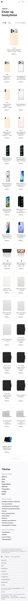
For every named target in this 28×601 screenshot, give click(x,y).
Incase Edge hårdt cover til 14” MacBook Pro (21, 422)
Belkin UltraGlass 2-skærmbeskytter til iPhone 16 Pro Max (7, 236)
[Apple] (1, 556)
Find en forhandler (16, 588)
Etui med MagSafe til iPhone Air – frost (21, 105)
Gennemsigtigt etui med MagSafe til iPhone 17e (21, 134)
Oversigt (3, 599)
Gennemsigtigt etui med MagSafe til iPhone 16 (21, 236)
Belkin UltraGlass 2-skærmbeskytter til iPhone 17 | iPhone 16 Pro (7, 185)
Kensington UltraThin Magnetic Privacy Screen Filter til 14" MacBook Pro (7, 448)
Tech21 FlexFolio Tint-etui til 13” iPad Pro (7, 397)
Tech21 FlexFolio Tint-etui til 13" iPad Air (7, 369)
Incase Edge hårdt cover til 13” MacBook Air (7, 422)
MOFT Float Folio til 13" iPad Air (7, 313)
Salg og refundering (15, 597)
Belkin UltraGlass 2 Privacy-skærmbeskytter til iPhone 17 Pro (21, 211)
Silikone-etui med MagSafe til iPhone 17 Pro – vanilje (7, 78)
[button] (19, 2)
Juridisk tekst (23, 597)
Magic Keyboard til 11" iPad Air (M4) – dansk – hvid (21, 264)
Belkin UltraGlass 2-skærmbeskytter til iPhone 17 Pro (7, 159)
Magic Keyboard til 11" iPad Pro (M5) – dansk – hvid (7, 264)
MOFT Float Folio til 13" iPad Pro (7, 340)
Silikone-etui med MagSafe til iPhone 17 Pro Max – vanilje (14, 50)
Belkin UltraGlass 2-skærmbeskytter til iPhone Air (21, 185)
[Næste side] (19, 458)
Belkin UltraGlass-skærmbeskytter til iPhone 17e (7, 211)
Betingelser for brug (5, 597)
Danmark (3, 591)
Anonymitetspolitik (5, 595)
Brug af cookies (13, 595)
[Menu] (26, 2)
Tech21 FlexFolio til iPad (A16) (21, 396)
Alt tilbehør (7, 556)
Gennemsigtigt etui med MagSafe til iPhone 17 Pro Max (21, 78)
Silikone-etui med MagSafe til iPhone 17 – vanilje (7, 106)
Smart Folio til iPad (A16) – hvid (7, 289)
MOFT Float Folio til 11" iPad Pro (21, 313)
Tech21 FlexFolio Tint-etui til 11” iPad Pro (21, 369)
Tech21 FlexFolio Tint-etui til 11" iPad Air (21, 341)
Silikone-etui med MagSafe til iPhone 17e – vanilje (7, 134)
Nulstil (9, 22)
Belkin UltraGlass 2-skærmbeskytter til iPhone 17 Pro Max (21, 159)
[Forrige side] (9, 458)
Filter (4, 23)
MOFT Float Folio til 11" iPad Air (21, 289)
